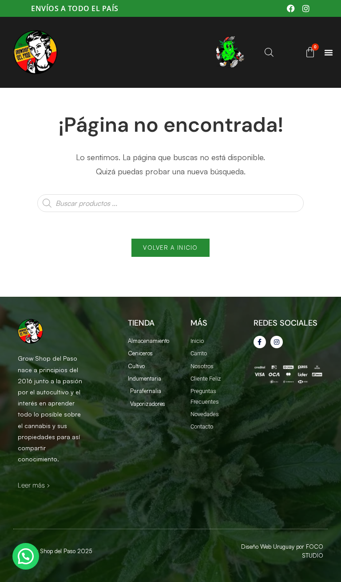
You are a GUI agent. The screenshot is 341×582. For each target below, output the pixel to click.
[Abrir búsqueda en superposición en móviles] (268, 52)
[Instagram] (276, 342)
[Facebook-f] (260, 342)
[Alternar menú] (328, 52)
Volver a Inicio (170, 247)
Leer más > (34, 485)
